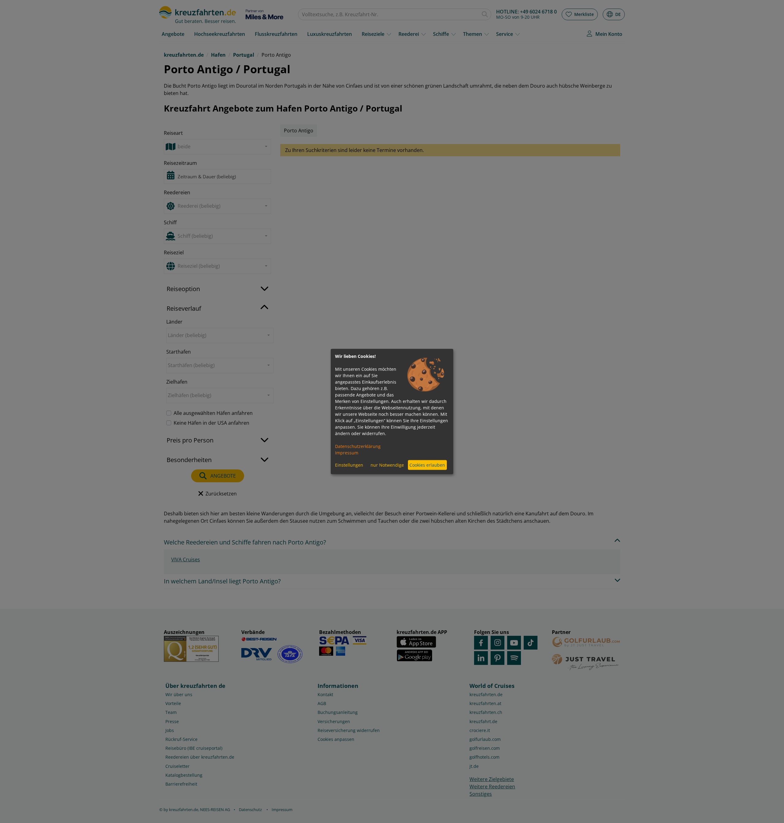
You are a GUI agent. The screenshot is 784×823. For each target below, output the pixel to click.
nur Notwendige (387, 465)
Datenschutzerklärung (358, 446)
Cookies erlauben (427, 465)
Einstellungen (349, 465)
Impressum (346, 452)
